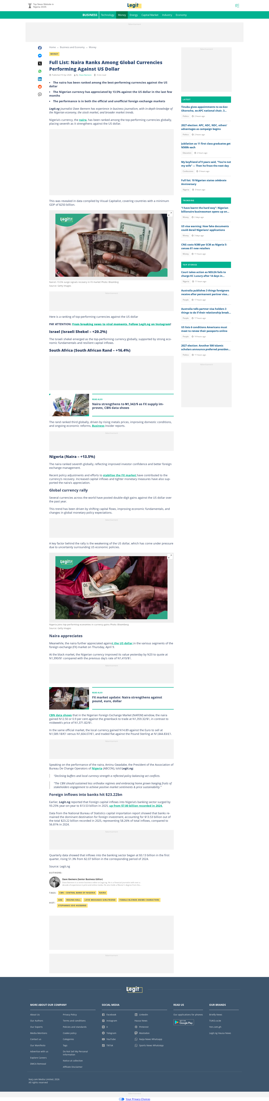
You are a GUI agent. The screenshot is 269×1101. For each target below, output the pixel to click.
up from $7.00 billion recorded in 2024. (136, 806)
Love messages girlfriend (100, 900)
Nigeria (97, 768)
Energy (134, 15)
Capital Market (150, 15)
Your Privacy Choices (138, 1099)
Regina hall (73, 900)
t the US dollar (122, 643)
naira (83, 120)
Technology (107, 15)
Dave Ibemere (85, 75)
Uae (60, 900)
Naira (102, 892)
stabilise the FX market (120, 475)
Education (187, 153)
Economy (181, 15)
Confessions (188, 171)
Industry (167, 15)
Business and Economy (72, 47)
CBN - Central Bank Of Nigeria (77, 892)
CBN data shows (60, 715)
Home (52, 47)
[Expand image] (170, 214)
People (186, 299)
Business (90, 15)
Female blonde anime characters (139, 900)
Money (122, 15)
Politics (186, 116)
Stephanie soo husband (72, 905)
